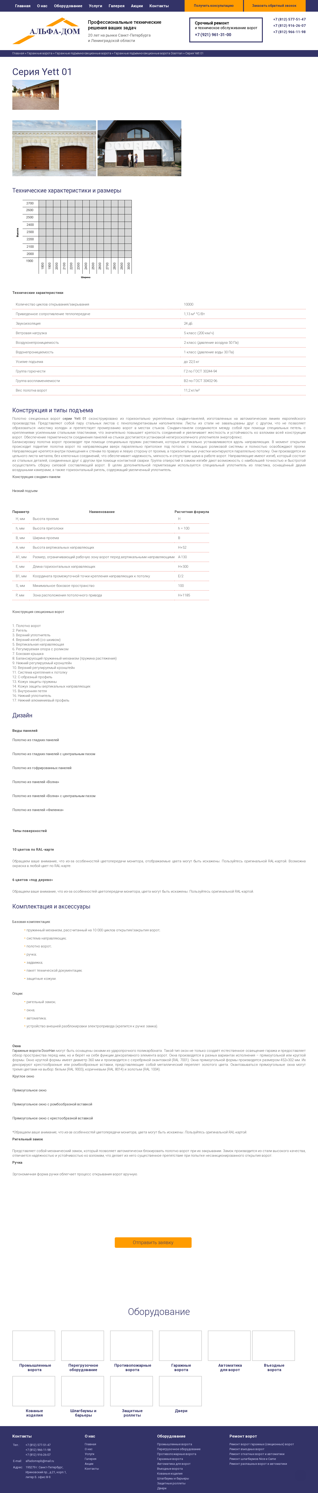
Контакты (159, 5)
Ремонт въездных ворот (247, 1449)
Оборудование (68, 5)
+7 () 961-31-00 (213, 34)
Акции (137, 5)
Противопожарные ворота (132, 1367)
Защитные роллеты (132, 1413)
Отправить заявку (153, 1242)
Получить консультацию (214, 5)
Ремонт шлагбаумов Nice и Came (253, 1459)
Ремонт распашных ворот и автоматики (258, 1463)
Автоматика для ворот (230, 1367)
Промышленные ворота (34, 1367)
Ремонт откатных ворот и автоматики (257, 1454)
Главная (22, 5)
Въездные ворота (274, 1367)
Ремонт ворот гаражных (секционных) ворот (262, 1444)
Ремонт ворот (243, 1436)
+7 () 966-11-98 (289, 32)
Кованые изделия (34, 1413)
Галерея (117, 5)
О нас (42, 5)
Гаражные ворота (181, 1367)
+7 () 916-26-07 (289, 26)
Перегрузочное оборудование (83, 1367)
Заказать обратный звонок (274, 5)
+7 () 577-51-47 (289, 19)
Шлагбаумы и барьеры (83, 1413)
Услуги (95, 5)
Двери (181, 1411)
